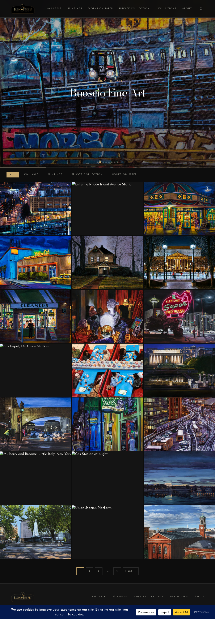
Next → (130, 571)
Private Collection (134, 9)
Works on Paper (100, 9)
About (187, 9)
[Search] (201, 8)
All (12, 174)
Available (54, 9)
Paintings (75, 9)
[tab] (97, 162)
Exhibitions (167, 9)
